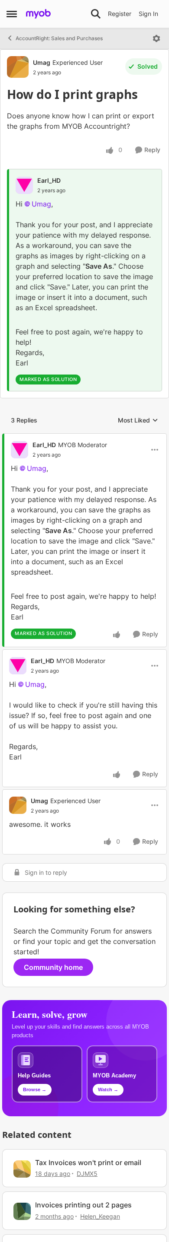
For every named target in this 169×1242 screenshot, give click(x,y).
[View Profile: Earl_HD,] (24, 185)
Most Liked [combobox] (138, 420)
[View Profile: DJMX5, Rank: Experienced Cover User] (22, 1169)
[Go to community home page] (38, 13)
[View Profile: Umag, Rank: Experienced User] (18, 67)
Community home (53, 967)
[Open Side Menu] (11, 13)
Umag (41, 62)
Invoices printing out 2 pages (83, 1205)
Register (119, 13)
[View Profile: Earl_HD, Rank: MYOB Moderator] (19, 449)
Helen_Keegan (100, 1216)
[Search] (96, 14)
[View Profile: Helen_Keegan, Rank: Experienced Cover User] (22, 1211)
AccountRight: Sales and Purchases (59, 38)
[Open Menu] (156, 38)
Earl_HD (49, 180)
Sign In (148, 13)
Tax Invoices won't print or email (88, 1162)
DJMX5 (87, 1173)
